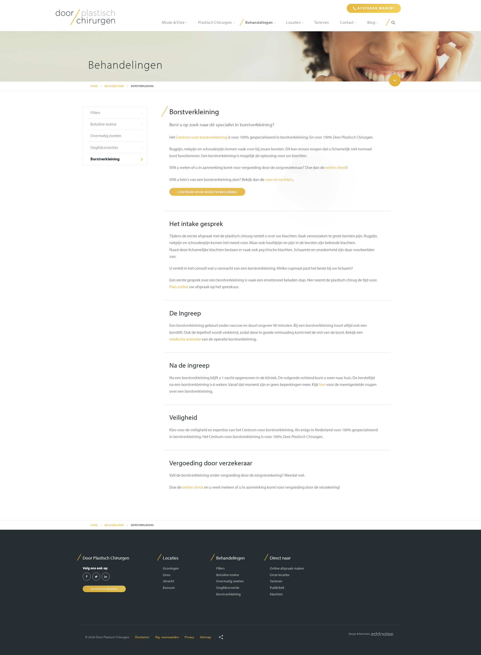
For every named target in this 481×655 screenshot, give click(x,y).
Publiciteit (277, 587)
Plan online (178, 286)
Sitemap (205, 637)
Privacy (189, 637)
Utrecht (168, 581)
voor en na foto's (279, 179)
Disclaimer (142, 637)
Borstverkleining (142, 86)
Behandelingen (259, 22)
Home (93, 86)
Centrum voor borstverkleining (201, 137)
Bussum (169, 587)
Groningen (171, 568)
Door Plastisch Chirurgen (106, 558)
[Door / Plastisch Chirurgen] (85, 17)
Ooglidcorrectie (227, 587)
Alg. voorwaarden (167, 637)
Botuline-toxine (103, 124)
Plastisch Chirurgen (215, 22)
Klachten (276, 594)
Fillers (95, 112)
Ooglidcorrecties (104, 147)
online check (335, 167)
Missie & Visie (173, 22)
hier (322, 384)
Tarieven (321, 22)
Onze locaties (280, 575)
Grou (166, 575)
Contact (346, 22)
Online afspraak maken (287, 568)
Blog (371, 22)
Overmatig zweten (105, 135)
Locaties (293, 22)
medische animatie (185, 339)
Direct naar (280, 558)
